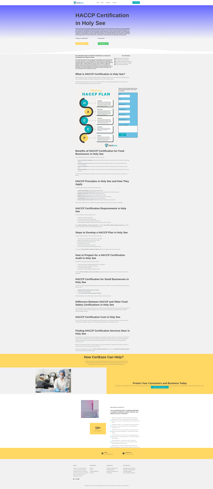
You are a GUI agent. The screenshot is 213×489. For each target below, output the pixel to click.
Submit (122, 134)
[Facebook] (73, 479)
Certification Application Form (112, 468)
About (102, 2)
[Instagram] (77, 479)
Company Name (122, 109)
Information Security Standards (129, 469)
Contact (114, 2)
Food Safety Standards (127, 471)
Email (120, 99)
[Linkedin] (78, 479)
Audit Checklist (109, 472)
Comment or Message (123, 124)
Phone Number (122, 104)
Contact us (92, 472)
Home (98, 2)
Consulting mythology (94, 471)
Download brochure (110, 469)
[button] (104, 3)
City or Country (122, 114)
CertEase (77, 28)
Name (120, 94)
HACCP (102, 63)
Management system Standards (129, 468)
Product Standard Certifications (129, 472)
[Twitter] (75, 479)
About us (91, 468)
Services (108, 2)
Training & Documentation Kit (112, 471)
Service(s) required (123, 119)
